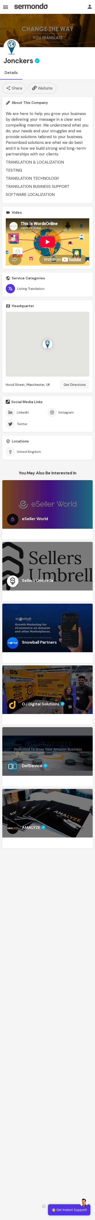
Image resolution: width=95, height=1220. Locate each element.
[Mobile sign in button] (90, 7)
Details (11, 72)
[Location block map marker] (47, 344)
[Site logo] (31, 7)
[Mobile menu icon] (5, 7)
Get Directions (75, 385)
